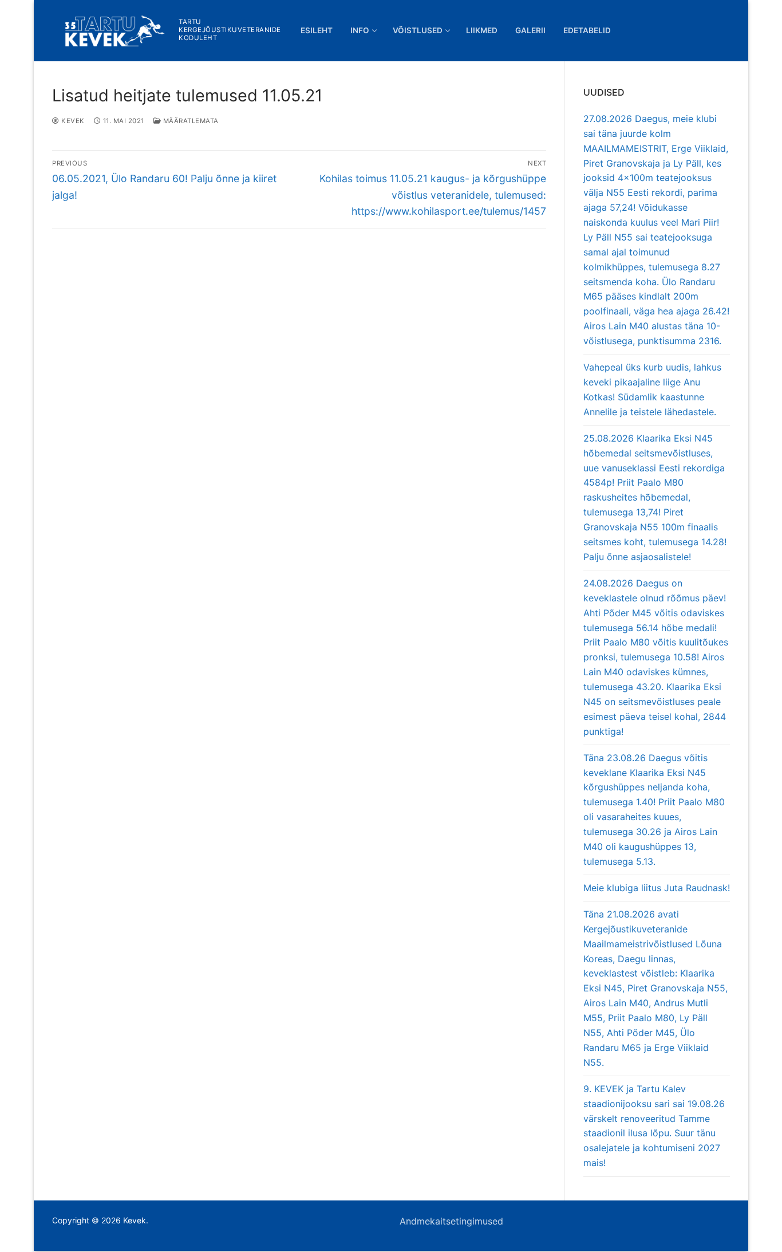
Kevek (72, 121)
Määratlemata (190, 121)
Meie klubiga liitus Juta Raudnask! (656, 887)
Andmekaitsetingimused (451, 1221)
